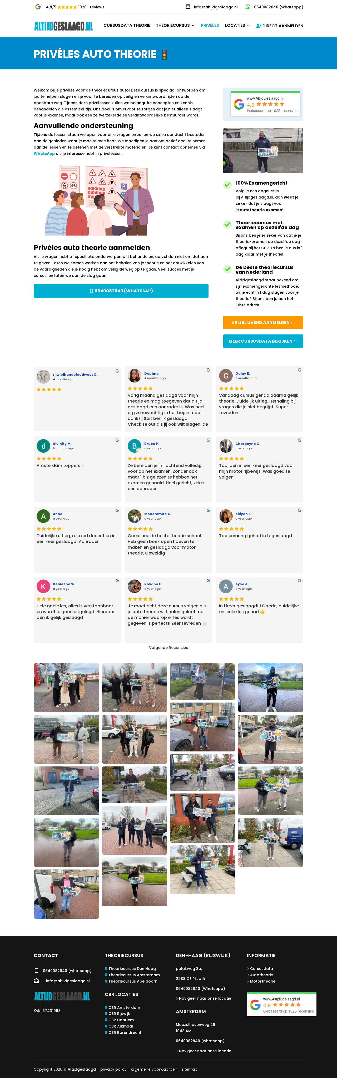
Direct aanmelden (282, 26)
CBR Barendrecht (124, 1032)
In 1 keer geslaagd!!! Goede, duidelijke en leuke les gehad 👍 (259, 609)
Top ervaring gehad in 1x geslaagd (255, 536)
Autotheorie (261, 975)
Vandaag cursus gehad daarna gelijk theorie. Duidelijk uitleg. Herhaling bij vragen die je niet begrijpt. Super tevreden (258, 404)
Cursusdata (261, 968)
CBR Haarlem (121, 1020)
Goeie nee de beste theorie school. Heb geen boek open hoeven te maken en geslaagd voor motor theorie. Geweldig (165, 544)
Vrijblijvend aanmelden (260, 322)
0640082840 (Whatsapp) (200, 988)
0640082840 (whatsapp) (200, 1041)
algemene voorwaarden (154, 1069)
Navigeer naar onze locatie (205, 998)
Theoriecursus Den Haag (132, 968)
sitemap (189, 1069)
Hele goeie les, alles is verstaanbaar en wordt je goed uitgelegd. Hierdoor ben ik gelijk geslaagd (76, 612)
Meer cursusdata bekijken (261, 341)
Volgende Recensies (168, 647)
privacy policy (113, 1069)
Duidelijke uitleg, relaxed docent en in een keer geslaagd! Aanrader (76, 539)
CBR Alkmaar (120, 1026)
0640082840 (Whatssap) (124, 291)
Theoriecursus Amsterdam (134, 975)
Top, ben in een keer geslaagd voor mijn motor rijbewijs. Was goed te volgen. (256, 471)
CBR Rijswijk (119, 1013)
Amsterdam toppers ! (60, 466)
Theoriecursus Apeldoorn (132, 981)
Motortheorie (262, 981)
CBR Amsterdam (124, 1007)
